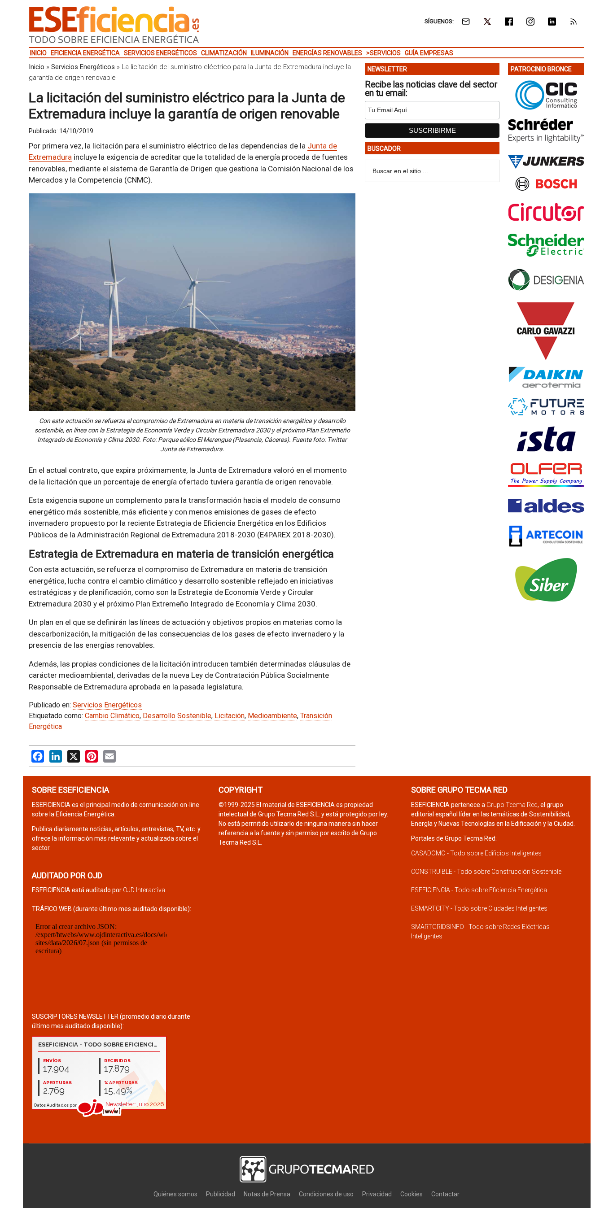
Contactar (445, 1194)
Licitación (230, 715)
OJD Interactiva (144, 890)
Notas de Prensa (267, 1194)
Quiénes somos (175, 1194)
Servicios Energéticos (83, 67)
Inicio (36, 67)
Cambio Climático (112, 715)
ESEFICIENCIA (114, 24)
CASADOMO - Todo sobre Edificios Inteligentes (476, 853)
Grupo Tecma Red (512, 804)
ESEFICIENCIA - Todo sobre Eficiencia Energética (479, 890)
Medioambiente (272, 715)
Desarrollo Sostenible (177, 715)
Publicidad (220, 1194)
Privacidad (377, 1194)
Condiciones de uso (326, 1194)
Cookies (411, 1194)
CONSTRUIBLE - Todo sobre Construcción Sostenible (486, 871)
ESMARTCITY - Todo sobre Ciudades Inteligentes (479, 908)
